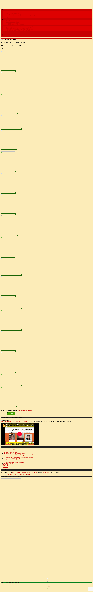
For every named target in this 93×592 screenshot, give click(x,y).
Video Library (6, 464)
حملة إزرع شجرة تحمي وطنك (12, 22)
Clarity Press (46, 472)
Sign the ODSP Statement (8, 10)
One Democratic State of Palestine (8, 3)
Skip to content (4, 1)
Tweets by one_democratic (6, 581)
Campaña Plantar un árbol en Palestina (14, 23)
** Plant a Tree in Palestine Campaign (11, 458)
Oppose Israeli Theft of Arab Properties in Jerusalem (14, 25)
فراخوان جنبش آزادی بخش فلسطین (14, 14)
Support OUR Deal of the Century (10, 452)
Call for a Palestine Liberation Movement (15, 12)
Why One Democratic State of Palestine (11, 449)
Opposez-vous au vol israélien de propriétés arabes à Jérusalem (19, 29)
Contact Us (5, 36)
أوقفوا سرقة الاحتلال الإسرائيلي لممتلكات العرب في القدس (19, 27)
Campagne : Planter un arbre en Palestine (15, 24)
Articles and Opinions (8, 31)
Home (4, 9)
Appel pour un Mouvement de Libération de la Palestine (18, 17)
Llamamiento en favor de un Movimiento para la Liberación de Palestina (21, 15)
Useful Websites (6, 34)
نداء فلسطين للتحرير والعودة (12, 13)
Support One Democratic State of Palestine (12, 35)
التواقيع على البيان (7, 18)
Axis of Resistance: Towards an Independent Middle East (24, 472)
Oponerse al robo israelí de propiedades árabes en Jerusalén (18, 30)
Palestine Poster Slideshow (9, 33)
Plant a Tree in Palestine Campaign (10, 19)
